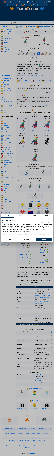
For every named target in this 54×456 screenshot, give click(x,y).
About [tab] (46, 215)
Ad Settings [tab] (33, 215)
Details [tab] (20, 215)
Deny (10, 239)
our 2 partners (9, 222)
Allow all (44, 239)
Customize (26, 239)
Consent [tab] (7, 215)
